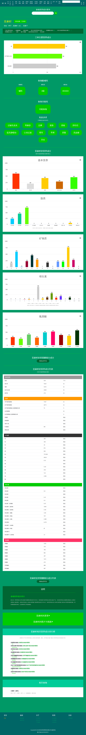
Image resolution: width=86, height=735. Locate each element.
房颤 (64, 132)
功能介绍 (59, 2)
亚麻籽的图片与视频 (42, 621)
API (56, 1)
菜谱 (17, 31)
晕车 (41, 132)
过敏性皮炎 (12, 125)
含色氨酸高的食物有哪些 (28, 662)
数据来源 (22, 718)
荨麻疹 (28, 125)
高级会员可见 (43, 361)
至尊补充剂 (27, 2)
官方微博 (54, 720)
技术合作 (38, 720)
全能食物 (23, 2)
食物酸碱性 (18, 30)
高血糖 (76, 132)
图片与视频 (23, 31)
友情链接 (70, 718)
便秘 (63, 125)
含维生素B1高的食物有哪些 (30, 646)
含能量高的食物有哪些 (26, 652)
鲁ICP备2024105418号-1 (43, 732)
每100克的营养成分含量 (37, 30)
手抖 (43, 140)
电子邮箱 (54, 718)
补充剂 (12, 3)
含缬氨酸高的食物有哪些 (28, 658)
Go (63, 4)
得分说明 (42, 31)
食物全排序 (40, 2)
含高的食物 (14, 642)
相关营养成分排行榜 (33, 31)
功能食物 (43, 109)
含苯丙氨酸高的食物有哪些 (29, 655)
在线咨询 (54, 722)
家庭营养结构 (31, 2)
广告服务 (38, 722)
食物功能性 (25, 30)
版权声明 (22, 720)
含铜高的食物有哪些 (24, 642)
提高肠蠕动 (11, 132)
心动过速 (28, 132)
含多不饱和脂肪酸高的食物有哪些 (35, 665)
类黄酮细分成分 (50, 30)
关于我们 (38, 718)
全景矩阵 (45, 2)
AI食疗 (10, 3)
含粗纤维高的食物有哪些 (28, 671)
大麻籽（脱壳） (15, 691)
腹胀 (52, 125)
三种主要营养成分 (9, 30)
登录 (83, 3)
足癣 (40, 125)
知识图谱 (48, 2)
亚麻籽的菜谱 (42, 615)
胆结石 (75, 125)
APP (54, 1)
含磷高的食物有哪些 (24, 668)
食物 (8, 2)
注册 (81, 3)
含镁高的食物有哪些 (24, 649)
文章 (51, 2)
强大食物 (20, 2)
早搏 (53, 132)
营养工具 (16, 2)
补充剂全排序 (36, 2)
